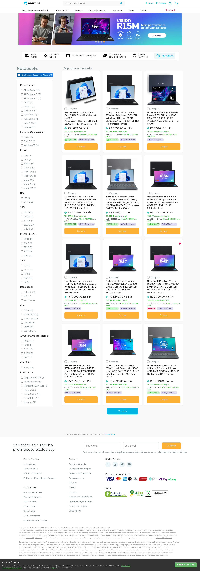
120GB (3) (28, 212)
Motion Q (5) (30, 176)
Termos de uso (30, 468)
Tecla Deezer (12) (32, 394)
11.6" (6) (27, 265)
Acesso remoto (76, 478)
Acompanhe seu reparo (80, 468)
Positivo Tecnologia (32, 492)
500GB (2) (28, 202)
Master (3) (29, 163)
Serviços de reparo (78, 506)
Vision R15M (62, 10)
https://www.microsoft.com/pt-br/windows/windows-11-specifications (129, 552)
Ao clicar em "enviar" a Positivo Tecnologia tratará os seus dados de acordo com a (135, 452)
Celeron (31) (29, 106)
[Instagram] (115, 464)
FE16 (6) (27, 159)
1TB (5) (27, 198)
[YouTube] (129, 464)
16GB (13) (28, 239)
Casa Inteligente (97, 10)
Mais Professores (31, 516)
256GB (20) (29, 225)
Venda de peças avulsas (80, 501)
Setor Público (29, 501)
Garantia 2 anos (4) (33, 381)
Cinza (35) (28, 310)
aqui (53, 568)
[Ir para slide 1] (96, 42)
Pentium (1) (29, 127)
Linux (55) (28, 137)
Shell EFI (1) (29, 141)
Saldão (143, 10)
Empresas (161, 3)
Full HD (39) (29, 292)
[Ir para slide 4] (104, 42)
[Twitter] (122, 464)
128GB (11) (29, 341)
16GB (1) (27, 345)
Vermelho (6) (30, 331)
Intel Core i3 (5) (31, 115)
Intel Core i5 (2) (31, 119)
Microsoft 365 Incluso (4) (35, 386)
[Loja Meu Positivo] (31, 3)
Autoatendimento (77, 464)
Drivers (72, 487)
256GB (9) (28, 349)
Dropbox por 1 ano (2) (34, 377)
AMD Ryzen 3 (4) (32, 90)
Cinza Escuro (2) (31, 314)
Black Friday (29, 511)
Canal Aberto (75, 511)
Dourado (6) (29, 322)
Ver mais (122, 411)
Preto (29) (29, 326)
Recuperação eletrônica (80, 497)
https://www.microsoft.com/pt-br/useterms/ (103, 542)
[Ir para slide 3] (101, 42)
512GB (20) (29, 229)
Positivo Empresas (32, 497)
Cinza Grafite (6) (31, 318)
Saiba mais (110, 434)
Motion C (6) (30, 172)
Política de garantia (32, 473)
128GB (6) (28, 216)
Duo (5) (27, 155)
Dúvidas (73, 483)
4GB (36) (28, 251)
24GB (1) (28, 243)
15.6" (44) (28, 278)
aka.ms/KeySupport (34, 538)
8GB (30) (28, 255)
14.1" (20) (28, 269)
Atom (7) (28, 102)
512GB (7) (28, 353)
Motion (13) (29, 167)
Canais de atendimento (80, 473)
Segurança (117, 10)
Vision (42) (29, 180)
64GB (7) (28, 357)
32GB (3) (28, 247)
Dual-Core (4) (30, 110)
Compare (72, 109)
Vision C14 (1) (30, 184)
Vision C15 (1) (30, 188)
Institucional (29, 464)
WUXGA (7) (29, 300)
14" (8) (27, 274)
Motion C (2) (30, 390)
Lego (131, 10)
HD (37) (27, 296)
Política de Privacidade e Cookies (172, 452)
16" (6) (26, 282)
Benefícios (168, 55)
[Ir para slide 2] (98, 42)
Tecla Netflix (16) (31, 398)
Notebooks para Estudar (35, 520)
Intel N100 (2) (30, 123)
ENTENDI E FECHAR (185, 565)
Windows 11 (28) (31, 145)
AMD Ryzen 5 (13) (32, 94)
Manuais (73, 492)
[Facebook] (108, 464)
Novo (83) (28, 367)
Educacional (29, 506)
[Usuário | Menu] (170, 3)
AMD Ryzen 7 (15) (32, 98)
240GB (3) (28, 221)
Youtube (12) (30, 402)
